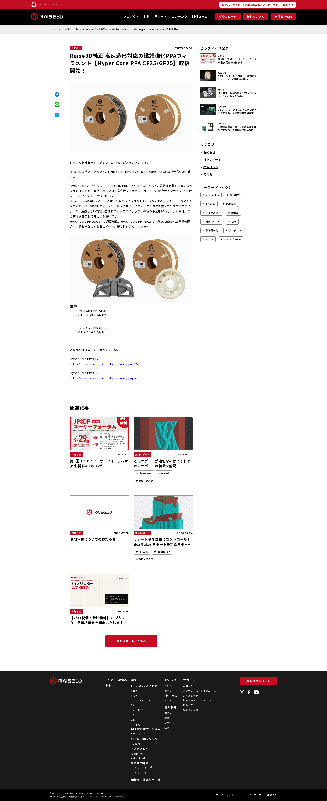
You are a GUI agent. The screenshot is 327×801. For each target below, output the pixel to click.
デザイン (169, 722)
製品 (134, 680)
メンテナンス (236, 230)
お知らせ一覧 (71, 29)
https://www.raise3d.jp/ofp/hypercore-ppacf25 (104, 364)
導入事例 (170, 707)
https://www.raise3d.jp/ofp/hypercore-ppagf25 (104, 378)
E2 (132, 714)
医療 (166, 727)
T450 (134, 690)
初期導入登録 (190, 709)
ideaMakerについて (195, 700)
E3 (132, 705)
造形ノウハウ (213, 221)
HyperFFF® (137, 709)
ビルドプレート (232, 239)
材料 (147, 16)
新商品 (235, 212)
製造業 (168, 713)
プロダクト (131, 16)
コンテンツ (179, 16)
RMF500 (136, 724)
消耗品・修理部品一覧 (145, 780)
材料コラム (200, 16)
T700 (134, 695)
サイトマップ (253, 794)
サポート (160, 16)
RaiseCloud (138, 758)
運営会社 (272, 794)
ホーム (57, 29)
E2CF (134, 719)
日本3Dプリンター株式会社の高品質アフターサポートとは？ (256, 4)
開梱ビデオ (189, 705)
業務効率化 (212, 230)
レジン (209, 239)
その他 (168, 700)
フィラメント (213, 212)
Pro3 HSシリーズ (141, 700)
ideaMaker (212, 194)
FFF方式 (210, 203)
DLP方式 (231, 203)
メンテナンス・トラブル (197, 690)
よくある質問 (190, 695)
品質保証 (188, 685)
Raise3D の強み (116, 680)
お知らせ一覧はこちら (131, 641)
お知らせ (76, 48)
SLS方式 (235, 194)
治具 (233, 221)
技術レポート (171, 690)
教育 (166, 717)
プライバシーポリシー (228, 794)
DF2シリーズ (138, 734)
